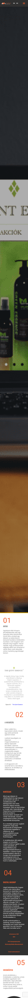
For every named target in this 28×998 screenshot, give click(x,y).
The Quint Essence (17, 704)
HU (17, 3)
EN (14, 3)
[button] (24, 3)
